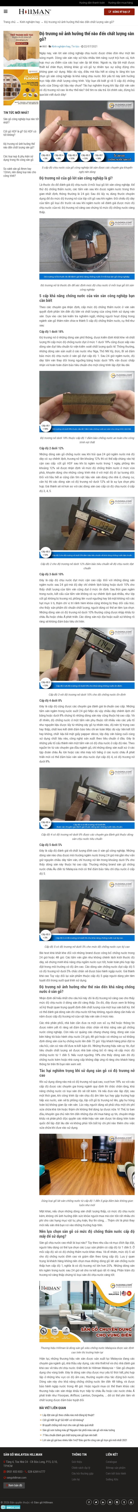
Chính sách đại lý (81, 1467)
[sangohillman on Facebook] (89, 1502)
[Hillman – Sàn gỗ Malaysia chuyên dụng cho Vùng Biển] (34, 12)
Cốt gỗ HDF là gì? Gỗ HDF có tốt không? (63, 1420)
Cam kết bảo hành (116, 1473)
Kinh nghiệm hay (61, 46)
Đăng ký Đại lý (121, 11)
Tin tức (75, 46)
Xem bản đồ (15, 1485)
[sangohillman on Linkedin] (103, 1502)
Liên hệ (76, 1479)
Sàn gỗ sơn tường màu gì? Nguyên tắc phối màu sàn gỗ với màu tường (79, 1430)
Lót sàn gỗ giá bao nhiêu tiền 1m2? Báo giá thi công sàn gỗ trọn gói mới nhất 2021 (85, 1440)
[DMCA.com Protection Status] (10, 1507)
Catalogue (111, 1462)
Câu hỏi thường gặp (82, 1473)
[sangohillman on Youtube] (131, 1502)
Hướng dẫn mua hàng (120, 2)
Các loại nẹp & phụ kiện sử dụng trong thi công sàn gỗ (18, 158)
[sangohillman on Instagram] (117, 1502)
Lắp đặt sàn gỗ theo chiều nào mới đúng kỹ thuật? (68, 1415)
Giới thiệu (77, 1462)
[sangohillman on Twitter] (96, 1502)
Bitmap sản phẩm (115, 1467)
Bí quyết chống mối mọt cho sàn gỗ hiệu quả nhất (68, 1425)
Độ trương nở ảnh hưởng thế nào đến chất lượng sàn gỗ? (19, 145)
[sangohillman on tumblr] (124, 1502)
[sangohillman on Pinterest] (110, 1502)
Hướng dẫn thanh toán (92, 2)
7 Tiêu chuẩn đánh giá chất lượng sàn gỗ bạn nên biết (70, 1435)
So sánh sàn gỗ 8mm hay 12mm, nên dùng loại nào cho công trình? (19, 172)
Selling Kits (112, 1479)
